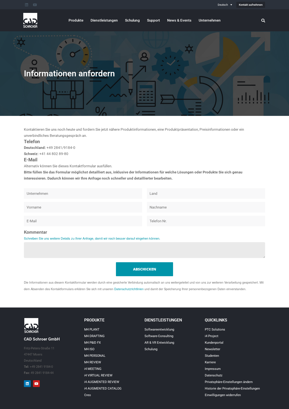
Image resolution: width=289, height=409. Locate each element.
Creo (87, 395)
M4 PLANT (91, 329)
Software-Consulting (158, 336)
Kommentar (35, 232)
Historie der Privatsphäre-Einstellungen (232, 388)
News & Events (179, 20)
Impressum (213, 369)
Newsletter (212, 349)
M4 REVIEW (92, 362)
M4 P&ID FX (92, 342)
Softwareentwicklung (159, 329)
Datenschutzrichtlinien (129, 289)
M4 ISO (89, 349)
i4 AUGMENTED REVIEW (101, 382)
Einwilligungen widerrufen (223, 395)
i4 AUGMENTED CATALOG (102, 388)
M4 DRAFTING (94, 336)
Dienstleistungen (104, 20)
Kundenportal (214, 342)
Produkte (76, 20)
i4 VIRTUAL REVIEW (98, 375)
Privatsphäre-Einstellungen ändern (229, 382)
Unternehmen (210, 20)
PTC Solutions (215, 329)
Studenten (212, 356)
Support (153, 20)
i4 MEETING (92, 369)
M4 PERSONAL (94, 356)
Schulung (132, 20)
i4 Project (211, 336)
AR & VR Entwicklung (159, 342)
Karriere (210, 362)
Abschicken (144, 269)
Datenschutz (213, 375)
